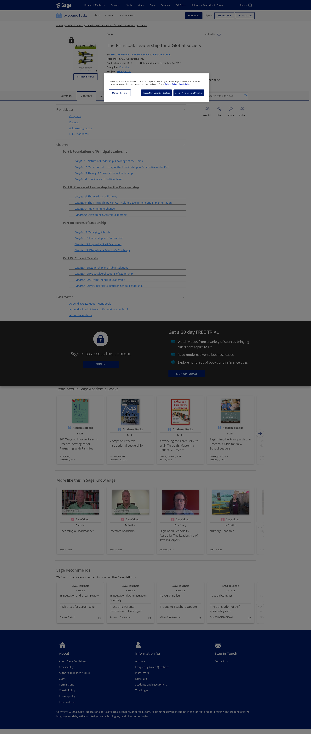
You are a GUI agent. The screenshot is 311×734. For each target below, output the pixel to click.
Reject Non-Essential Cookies (156, 93)
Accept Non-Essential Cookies (189, 93)
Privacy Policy (171, 84)
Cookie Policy (184, 84)
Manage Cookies (119, 93)
